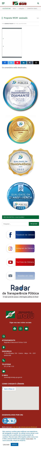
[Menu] (3, 3)
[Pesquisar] (38, 3)
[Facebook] (15, 329)
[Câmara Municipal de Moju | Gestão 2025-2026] (20, 3)
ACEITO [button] (14, 444)
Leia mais (29, 439)
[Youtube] (26, 329)
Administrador (8, 23)
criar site (15, 427)
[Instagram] (20, 329)
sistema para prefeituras (28, 427)
